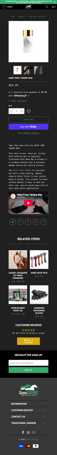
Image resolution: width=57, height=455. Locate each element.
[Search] (47, 6)
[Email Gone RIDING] (34, 432)
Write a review (28, 341)
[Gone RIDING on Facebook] (23, 432)
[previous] (11, 41)
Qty (10, 106)
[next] (46, 41)
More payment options (28, 133)
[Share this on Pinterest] (28, 222)
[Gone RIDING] (28, 6)
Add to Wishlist (29, 111)
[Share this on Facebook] (20, 222)
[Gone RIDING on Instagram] (28, 432)
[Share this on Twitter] (13, 222)
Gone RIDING (32, 439)
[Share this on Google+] (36, 222)
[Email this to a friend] (43, 222)
